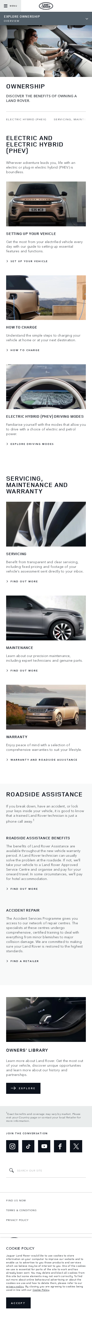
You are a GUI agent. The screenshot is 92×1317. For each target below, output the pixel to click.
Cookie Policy (41, 1290)
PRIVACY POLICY (17, 1220)
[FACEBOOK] (60, 1146)
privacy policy (15, 1286)
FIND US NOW (16, 1200)
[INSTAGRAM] (12, 1146)
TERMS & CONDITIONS (21, 1210)
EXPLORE (27, 1088)
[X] (76, 1146)
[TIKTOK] (28, 1146)
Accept (18, 1303)
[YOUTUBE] (44, 1146)
